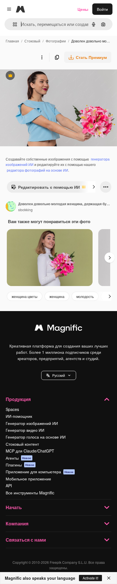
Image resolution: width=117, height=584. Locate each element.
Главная (12, 40)
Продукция (18, 399)
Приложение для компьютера (40, 471)
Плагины (20, 465)
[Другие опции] (41, 57)
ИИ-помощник (19, 416)
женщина (56, 296)
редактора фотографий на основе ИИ (37, 170)
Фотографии (56, 40)
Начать (14, 507)
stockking (25, 209)
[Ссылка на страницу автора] (11, 207)
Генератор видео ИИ (25, 430)
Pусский (58, 375)
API (9, 485)
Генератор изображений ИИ (32, 423)
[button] (58, 375)
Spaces (12, 409)
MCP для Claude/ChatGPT (30, 451)
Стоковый (32, 40)
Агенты (18, 458)
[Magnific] (58, 329)
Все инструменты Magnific (30, 492)
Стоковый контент (22, 444)
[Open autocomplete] (12, 24)
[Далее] (94, 187)
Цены (83, 9)
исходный (38, 76)
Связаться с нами (26, 539)
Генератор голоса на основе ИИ (36, 437)
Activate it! (90, 577)
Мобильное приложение (28, 479)
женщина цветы (24, 296)
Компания (17, 523)
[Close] (108, 578)
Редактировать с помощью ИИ (45, 188)
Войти (102, 9)
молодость (85, 296)
